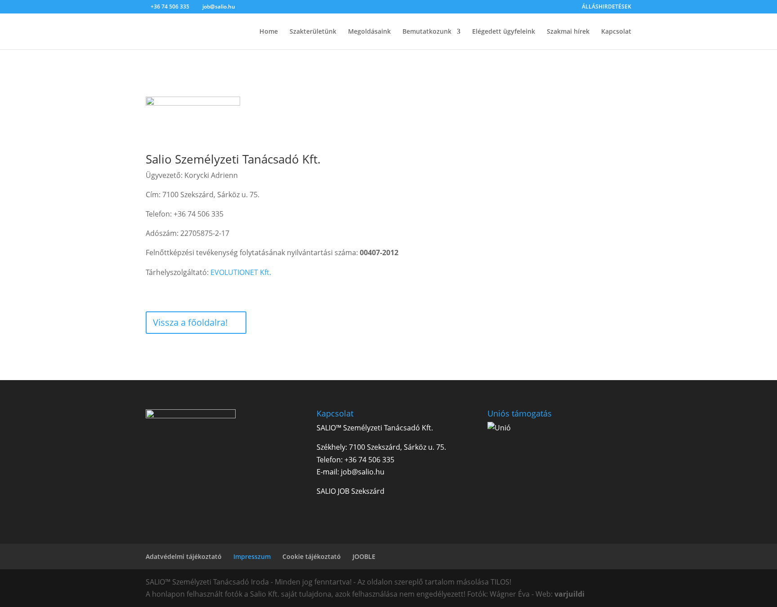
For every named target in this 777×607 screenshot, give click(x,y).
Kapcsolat (616, 31)
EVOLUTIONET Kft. (240, 272)
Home (268, 31)
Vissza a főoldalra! (190, 322)
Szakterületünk (313, 31)
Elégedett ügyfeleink (503, 31)
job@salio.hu (362, 472)
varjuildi (569, 594)
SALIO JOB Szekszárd (350, 491)
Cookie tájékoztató (311, 556)
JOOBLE (364, 556)
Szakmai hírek (568, 31)
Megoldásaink (369, 31)
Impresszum (252, 556)
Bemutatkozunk (426, 31)
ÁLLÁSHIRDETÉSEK (606, 7)
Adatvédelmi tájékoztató (184, 556)
